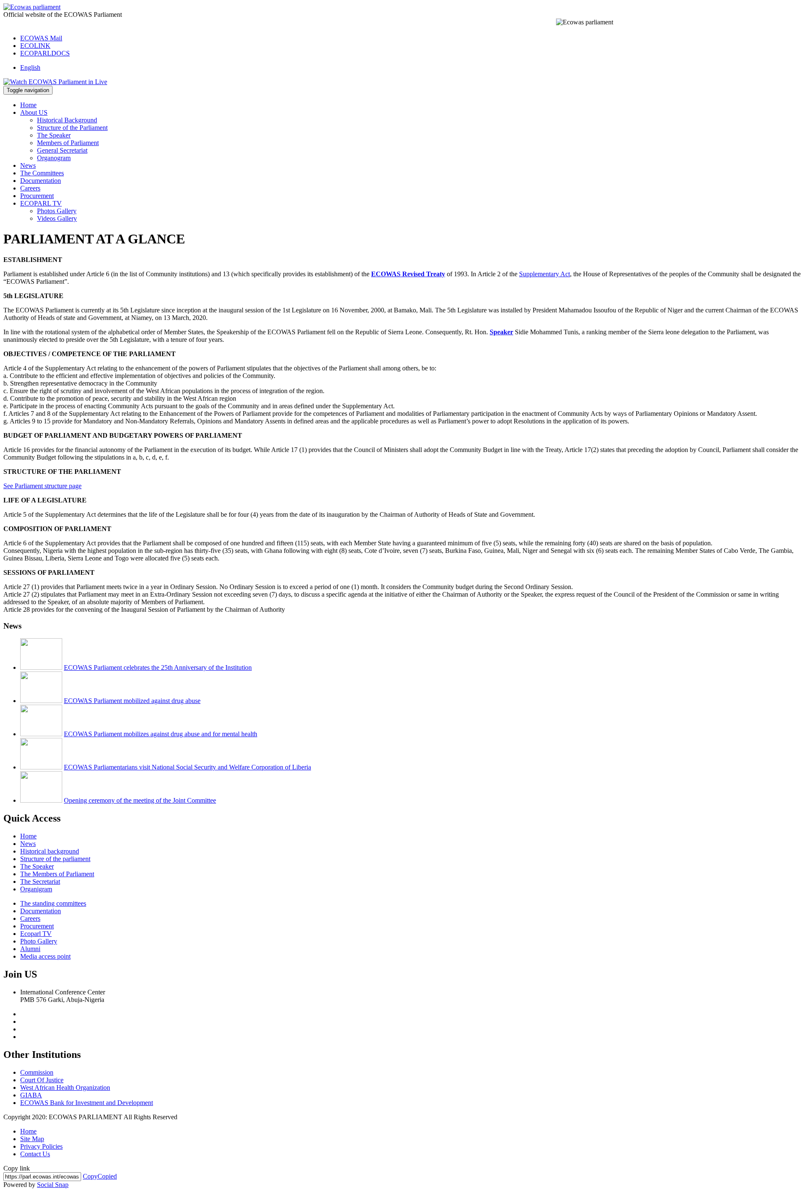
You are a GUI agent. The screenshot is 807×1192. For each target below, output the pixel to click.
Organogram (54, 157)
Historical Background (67, 120)
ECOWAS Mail (41, 38)
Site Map (32, 1138)
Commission (36, 1072)
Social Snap (53, 1184)
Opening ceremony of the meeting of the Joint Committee (140, 800)
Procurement (37, 195)
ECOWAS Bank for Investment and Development (86, 1102)
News (28, 165)
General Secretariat (62, 150)
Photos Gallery (56, 210)
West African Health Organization (65, 1087)
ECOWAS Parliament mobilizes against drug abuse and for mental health (160, 733)
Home (28, 104)
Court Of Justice (41, 1080)
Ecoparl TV (36, 933)
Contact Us (35, 1154)
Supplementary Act (544, 274)
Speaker (501, 332)
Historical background (49, 851)
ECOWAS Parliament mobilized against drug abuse (132, 700)
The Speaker (54, 135)
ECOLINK (35, 45)
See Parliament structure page (42, 485)
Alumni (30, 948)
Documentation (40, 180)
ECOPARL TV (41, 203)
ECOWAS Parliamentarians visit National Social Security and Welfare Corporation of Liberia (187, 767)
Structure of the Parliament (72, 127)
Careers (30, 188)
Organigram (36, 889)
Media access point (45, 956)
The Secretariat (40, 881)
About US (33, 112)
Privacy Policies (41, 1146)
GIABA (31, 1095)
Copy (100, 1176)
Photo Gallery (38, 941)
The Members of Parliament (57, 873)
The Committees (42, 173)
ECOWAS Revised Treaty (408, 274)
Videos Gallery (57, 218)
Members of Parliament (68, 142)
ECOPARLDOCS (45, 53)
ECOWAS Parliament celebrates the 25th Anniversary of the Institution (158, 667)
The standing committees (53, 903)
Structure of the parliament (55, 858)
